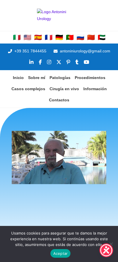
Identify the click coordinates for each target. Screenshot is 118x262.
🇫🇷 (48, 37)
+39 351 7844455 (30, 51)
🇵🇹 (70, 37)
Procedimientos (90, 77)
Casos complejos (28, 88)
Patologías (60, 77)
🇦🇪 (101, 37)
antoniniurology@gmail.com (85, 51)
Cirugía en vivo (64, 88)
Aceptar (60, 253)
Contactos (59, 100)
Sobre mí (36, 77)
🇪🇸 (38, 37)
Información (95, 88)
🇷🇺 (80, 37)
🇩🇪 (59, 37)
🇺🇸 (27, 37)
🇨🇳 (91, 37)
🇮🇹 (17, 37)
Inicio (18, 77)
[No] (111, 244)
